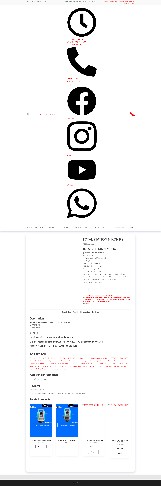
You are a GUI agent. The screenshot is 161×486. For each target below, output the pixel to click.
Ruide (124, 366)
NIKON (88, 303)
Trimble (99, 366)
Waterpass (91, 363)
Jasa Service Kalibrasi (77, 366)
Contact (96, 227)
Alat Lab (107, 363)
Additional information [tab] (81, 312)
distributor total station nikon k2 (95, 297)
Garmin (46, 369)
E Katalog (78, 227)
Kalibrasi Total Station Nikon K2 (97, 299)
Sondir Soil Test (116, 363)
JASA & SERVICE (64, 227)
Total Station (110, 295)
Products (39, 228)
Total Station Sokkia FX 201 (100, 358)
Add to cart (94, 289)
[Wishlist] (125, 114)
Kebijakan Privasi (115, 1)
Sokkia (93, 366)
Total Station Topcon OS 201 (80, 358)
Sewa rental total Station (60, 361)
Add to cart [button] (93, 446)
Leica (105, 366)
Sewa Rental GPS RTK (77, 361)
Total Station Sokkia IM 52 (60, 358)
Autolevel (99, 363)
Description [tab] (66, 312)
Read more (41, 446)
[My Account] (127, 114)
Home (29, 227)
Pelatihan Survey (92, 361)
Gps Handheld (37, 363)
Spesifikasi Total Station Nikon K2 (115, 299)
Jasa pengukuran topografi (59, 366)
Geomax (33, 369)
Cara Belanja (105, 1)
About (87, 227)
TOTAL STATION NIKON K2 (103, 301)
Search (132, 227)
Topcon (88, 366)
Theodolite (83, 363)
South (114, 366)
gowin (51, 369)
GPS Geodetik (56, 363)
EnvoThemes (84, 483)
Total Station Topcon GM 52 (40, 358)
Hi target (39, 369)
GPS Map (46, 363)
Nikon (91, 295)
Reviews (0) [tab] (96, 312)
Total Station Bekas (42, 366)
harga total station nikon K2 (112, 297)
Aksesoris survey (61, 369)
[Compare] (123, 114)
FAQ (104, 227)
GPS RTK (64, 363)
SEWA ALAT (51, 227)
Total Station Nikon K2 (107, 361)
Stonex (119, 366)
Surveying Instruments (99, 295)
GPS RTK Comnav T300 (41, 361)
